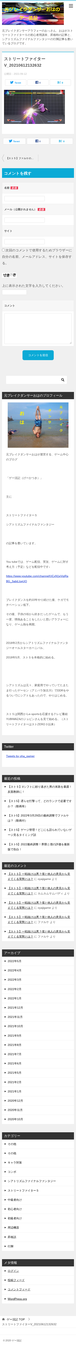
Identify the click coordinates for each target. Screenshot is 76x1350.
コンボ (12, 1171)
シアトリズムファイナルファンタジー (32, 1181)
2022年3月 (14, 979)
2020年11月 (15, 1110)
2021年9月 (14, 1035)
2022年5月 (14, 961)
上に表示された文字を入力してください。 (33, 285)
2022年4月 (14, 970)
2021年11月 (15, 1016)
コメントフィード (19, 1289)
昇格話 (12, 1237)
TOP (16, 1319)
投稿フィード (16, 1280)
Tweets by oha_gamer (20, 756)
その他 (12, 1144)
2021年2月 (14, 1082)
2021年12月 (15, 1007)
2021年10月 (15, 1026)
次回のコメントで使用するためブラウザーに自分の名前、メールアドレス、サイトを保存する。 (37, 257)
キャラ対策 (15, 1162)
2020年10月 (15, 1119)
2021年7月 (14, 1054)
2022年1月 (14, 998)
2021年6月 (14, 1063)
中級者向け (15, 1199)
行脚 (10, 1246)
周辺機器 (13, 1227)
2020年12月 (15, 1100)
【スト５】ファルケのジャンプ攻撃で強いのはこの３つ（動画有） (22, 158)
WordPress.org (17, 1298)
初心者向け (15, 1209)
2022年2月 (14, 989)
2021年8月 (14, 1044)
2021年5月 (14, 1072)
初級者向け (15, 1218)
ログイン (13, 1270)
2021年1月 (14, 1091)
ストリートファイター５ (23, 1190)
